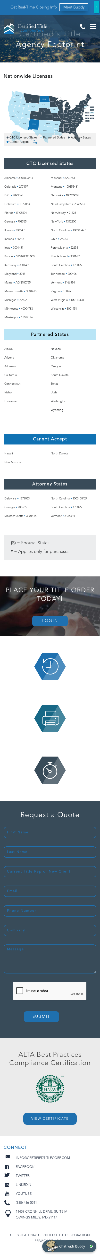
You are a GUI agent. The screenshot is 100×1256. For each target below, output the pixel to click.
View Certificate (50, 1118)
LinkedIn (23, 1185)
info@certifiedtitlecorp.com (43, 1158)
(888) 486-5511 (82, 27)
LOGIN (50, 621)
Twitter (23, 1176)
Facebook (25, 1167)
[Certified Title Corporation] (25, 26)
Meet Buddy (73, 7)
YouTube (24, 1193)
